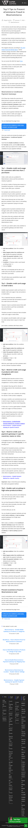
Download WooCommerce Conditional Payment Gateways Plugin (13, 126)
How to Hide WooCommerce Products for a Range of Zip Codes (14, 650)
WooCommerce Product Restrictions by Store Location (11, 795)
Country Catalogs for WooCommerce (11, 706)
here (21, 61)
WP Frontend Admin (10, 783)
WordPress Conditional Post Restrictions (11, 767)
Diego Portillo (7, 20)
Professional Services (17, 709)
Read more (7, 130)
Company (17, 703)
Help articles (4, 701)
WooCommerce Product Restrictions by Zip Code (11, 735)
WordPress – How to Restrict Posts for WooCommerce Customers (14, 640)
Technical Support (4, 713)
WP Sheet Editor (10, 776)
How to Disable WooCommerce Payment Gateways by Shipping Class (14, 660)
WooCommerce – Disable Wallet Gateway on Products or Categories (14, 630)
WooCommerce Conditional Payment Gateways (11, 720)
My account (4, 706)
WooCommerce (15, 22)
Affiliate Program (17, 716)
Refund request (4, 718)
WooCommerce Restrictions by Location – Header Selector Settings (14, 671)
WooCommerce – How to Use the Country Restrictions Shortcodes (23, 713)
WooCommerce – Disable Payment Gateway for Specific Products (14, 681)
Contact (17, 720)
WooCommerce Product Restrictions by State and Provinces (11, 751)
